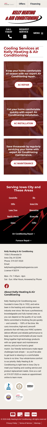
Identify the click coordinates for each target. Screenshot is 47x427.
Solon (13, 223)
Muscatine (33, 210)
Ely (34, 198)
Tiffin (34, 223)
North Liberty (13, 216)
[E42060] (23, 11)
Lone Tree (13, 210)
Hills (13, 204)
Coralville (13, 198)
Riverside (34, 216)
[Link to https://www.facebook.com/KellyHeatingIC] (6, 286)
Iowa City (34, 204)
